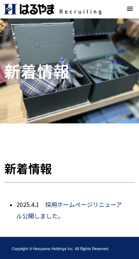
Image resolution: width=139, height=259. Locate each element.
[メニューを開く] (130, 9)
